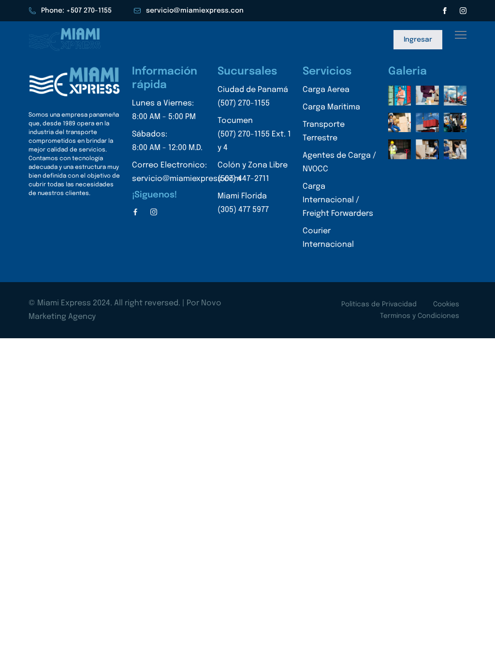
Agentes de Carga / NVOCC (339, 162)
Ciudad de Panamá (253, 96)
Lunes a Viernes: (164, 110)
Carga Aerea (326, 90)
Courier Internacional (328, 238)
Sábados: (167, 141)
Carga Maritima (331, 107)
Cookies (446, 304)
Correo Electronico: (186, 172)
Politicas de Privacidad (379, 304)
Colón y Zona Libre (253, 172)
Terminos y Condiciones (419, 316)
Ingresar (418, 39)
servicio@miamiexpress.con (195, 10)
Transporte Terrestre (324, 131)
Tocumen (254, 134)
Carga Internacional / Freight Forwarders (338, 200)
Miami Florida (243, 203)
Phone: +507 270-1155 (76, 10)
